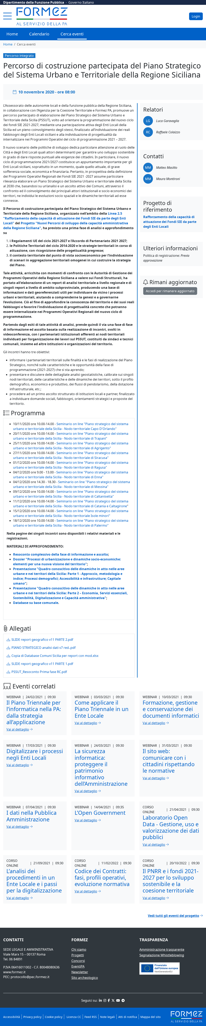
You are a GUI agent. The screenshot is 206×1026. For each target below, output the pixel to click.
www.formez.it (14, 972)
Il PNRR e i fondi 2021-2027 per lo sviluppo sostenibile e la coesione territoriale (171, 880)
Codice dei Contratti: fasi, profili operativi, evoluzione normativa (102, 877)
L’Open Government (100, 812)
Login (196, 16)
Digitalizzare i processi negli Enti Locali (34, 754)
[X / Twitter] (113, 1000)
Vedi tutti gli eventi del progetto (173, 915)
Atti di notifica (127, 1017)
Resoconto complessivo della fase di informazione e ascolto (60, 554)
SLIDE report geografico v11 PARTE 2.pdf (42, 639)
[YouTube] (117, 1000)
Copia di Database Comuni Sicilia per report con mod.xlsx (54, 655)
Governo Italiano (81, 2)
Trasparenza (153, 939)
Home (12, 34)
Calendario (39, 34)
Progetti (77, 955)
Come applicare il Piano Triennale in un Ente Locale (102, 709)
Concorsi (78, 961)
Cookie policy (53, 1017)
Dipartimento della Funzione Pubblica (33, 2)
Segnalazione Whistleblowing (161, 955)
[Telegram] (123, 1000)
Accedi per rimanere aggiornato (170, 291)
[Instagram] (104, 1000)
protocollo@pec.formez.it (30, 977)
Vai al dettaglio (17, 729)
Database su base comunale (35, 602)
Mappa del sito (150, 1017)
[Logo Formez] (42, 16)
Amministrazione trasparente (161, 949)
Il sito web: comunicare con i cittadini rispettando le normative (169, 760)
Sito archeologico (84, 977)
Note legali (107, 1017)
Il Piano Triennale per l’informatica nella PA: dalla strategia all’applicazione (33, 712)
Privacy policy (32, 1017)
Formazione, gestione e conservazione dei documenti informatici (171, 709)
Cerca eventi (72, 34)
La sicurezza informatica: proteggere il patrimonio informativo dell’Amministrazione (101, 767)
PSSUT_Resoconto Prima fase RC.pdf (39, 672)
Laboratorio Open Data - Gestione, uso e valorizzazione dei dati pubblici (171, 827)
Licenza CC (73, 1017)
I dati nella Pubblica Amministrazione (31, 816)
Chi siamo (78, 949)
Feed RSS (90, 1017)
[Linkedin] (100, 1000)
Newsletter (79, 972)
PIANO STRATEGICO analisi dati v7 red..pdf (43, 647)
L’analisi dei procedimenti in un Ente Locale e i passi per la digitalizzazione (34, 880)
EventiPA (77, 966)
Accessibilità (11, 1017)
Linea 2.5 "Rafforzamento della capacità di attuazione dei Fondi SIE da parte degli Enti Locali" (64, 218)
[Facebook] (108, 1000)
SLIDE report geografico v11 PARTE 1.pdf (42, 664)
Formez (79, 939)
